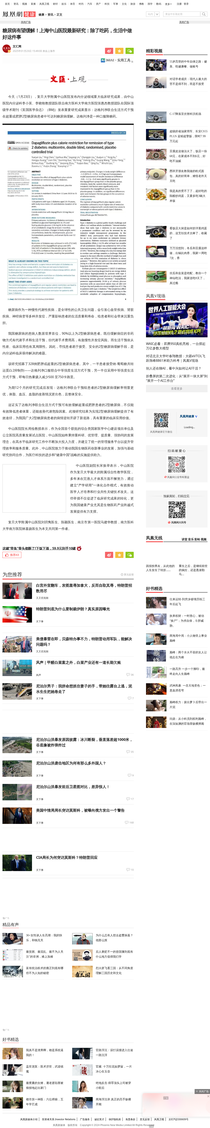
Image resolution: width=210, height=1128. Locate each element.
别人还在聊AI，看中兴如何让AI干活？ (173, 368)
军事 (115, 3)
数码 (158, 3)
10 (132, 869)
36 (132, 674)
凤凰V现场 (155, 296)
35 (132, 752)
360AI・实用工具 (118, 60)
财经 (55, 3)
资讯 (16, 3)
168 (131, 822)
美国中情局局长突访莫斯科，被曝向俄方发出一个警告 (80, 810)
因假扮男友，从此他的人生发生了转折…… (160, 568)
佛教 (141, 3)
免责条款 (130, 1119)
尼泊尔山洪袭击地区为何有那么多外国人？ (71, 763)
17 (132, 799)
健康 (41, 14)
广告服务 (85, 1119)
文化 (124, 3)
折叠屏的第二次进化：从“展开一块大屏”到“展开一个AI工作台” (177, 378)
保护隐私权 (115, 1119)
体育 (72, 3)
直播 (33, 3)
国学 (150, 3)
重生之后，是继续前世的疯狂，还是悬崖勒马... (193, 570)
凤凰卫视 (44, 3)
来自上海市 (34, 51)
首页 (7, 3)
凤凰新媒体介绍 (29, 1119)
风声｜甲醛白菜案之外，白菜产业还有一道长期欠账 (78, 662)
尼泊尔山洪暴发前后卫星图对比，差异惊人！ (73, 786)
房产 (98, 3)
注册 (179, 3)
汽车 (89, 3)
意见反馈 (145, 1119)
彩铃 (197, 539)
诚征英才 (99, 1119)
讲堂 (184, 539)
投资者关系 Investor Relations (58, 1119)
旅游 (132, 3)
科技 (107, 3)
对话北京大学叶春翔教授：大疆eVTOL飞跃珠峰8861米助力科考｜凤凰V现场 (175, 358)
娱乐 (64, 3)
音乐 (191, 539)
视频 (24, 3)
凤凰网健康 (187, 416)
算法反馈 (129, 574)
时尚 (81, 3)
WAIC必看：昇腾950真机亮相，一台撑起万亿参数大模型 (175, 345)
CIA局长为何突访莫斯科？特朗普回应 (67, 857)
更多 (167, 4)
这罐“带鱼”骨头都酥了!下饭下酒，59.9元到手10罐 (39, 548)
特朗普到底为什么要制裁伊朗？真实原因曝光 (73, 608)
